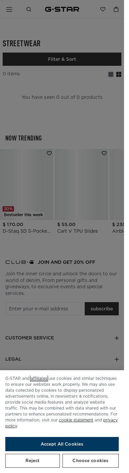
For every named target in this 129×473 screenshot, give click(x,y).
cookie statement (76, 419)
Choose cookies (90, 460)
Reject (32, 460)
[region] (62, 421)
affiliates (39, 378)
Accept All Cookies (62, 444)
